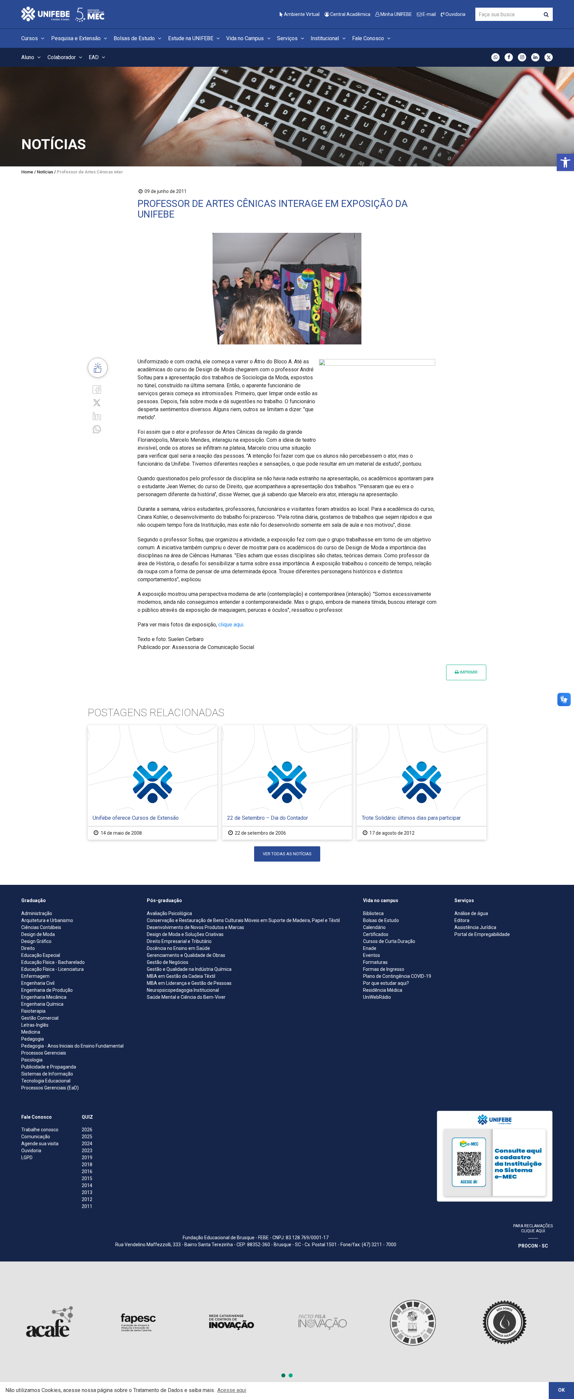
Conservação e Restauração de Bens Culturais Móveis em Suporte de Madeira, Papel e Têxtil (243, 920)
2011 (87, 1206)
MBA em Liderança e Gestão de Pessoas (189, 983)
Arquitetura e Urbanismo (47, 920)
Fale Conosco (368, 38)
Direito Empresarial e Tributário (179, 941)
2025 (87, 1136)
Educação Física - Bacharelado (53, 962)
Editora (461, 920)
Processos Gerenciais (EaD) (50, 1087)
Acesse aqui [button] (231, 1390)
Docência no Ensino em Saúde (178, 948)
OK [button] (561, 1390)
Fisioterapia (33, 1011)
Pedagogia (32, 1039)
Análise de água (471, 913)
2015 (87, 1178)
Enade (369, 948)
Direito (28, 948)
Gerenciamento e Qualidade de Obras (186, 955)
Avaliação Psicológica (169, 913)
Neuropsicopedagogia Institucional (183, 990)
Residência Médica (382, 990)
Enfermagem (35, 976)
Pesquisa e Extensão (76, 38)
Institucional (325, 38)
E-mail (429, 14)
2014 (87, 1185)
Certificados (375, 934)
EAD (94, 57)
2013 (87, 1192)
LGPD (27, 1157)
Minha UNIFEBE (395, 14)
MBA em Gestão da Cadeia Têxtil (181, 976)
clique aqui (230, 624)
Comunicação (35, 1136)
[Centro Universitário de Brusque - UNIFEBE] (62, 14)
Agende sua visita (39, 1143)
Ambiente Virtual (301, 14)
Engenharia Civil (37, 983)
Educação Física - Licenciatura (52, 969)
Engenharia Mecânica (43, 997)
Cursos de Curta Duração (389, 941)
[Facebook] (97, 389)
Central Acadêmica (349, 14)
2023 (87, 1150)
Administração (36, 913)
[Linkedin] (97, 416)
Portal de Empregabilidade (482, 934)
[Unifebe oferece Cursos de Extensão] (152, 782)
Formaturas (375, 962)
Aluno (28, 57)
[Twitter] (97, 402)
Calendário (374, 927)
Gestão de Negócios (167, 962)
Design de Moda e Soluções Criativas (185, 934)
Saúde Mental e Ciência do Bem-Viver (186, 997)
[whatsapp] (97, 429)
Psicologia (32, 1060)
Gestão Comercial (39, 1018)
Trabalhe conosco (39, 1129)
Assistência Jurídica (475, 927)
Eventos (371, 955)
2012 (87, 1199)
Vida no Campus (245, 38)
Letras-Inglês (34, 1025)
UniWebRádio (377, 997)
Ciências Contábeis (41, 927)
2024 (87, 1143)
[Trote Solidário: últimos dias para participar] (421, 782)
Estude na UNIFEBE (191, 38)
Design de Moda (38, 934)
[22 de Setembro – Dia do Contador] (287, 782)
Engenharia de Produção (47, 990)
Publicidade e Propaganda (48, 1067)
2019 (87, 1157)
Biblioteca (373, 913)
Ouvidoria (454, 14)
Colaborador (62, 57)
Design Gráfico (36, 941)
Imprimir (468, 672)
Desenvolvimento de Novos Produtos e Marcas (195, 927)
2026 (87, 1129)
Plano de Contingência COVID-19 (397, 976)
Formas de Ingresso (383, 969)
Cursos (30, 38)
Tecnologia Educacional (45, 1080)
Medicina (30, 1032)
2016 (87, 1171)
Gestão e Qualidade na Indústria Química (189, 969)
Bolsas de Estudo (135, 38)
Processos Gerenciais (43, 1053)
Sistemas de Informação (47, 1073)
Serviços (288, 38)
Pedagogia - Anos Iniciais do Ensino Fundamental (72, 1046)
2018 (87, 1164)
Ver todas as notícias (287, 853)
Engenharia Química (42, 1004)
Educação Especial (40, 955)
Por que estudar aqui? (386, 983)
